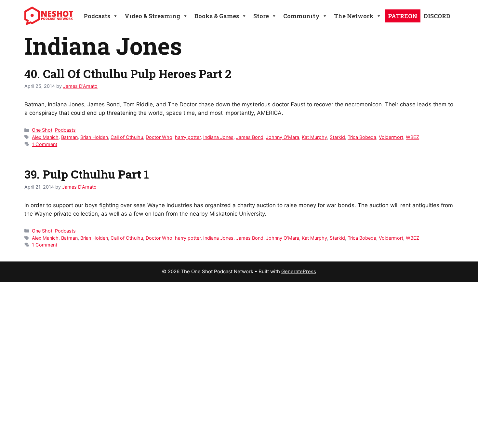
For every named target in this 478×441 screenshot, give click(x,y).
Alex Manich (45, 137)
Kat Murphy (314, 137)
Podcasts (65, 130)
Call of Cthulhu (127, 137)
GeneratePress (298, 271)
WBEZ (412, 137)
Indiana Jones (218, 137)
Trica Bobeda (362, 137)
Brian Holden (94, 137)
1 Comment (44, 144)
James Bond (249, 137)
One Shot (42, 130)
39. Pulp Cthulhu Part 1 (86, 174)
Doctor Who (159, 137)
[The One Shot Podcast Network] (48, 15)
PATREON (402, 16)
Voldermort (391, 137)
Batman (69, 137)
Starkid (337, 137)
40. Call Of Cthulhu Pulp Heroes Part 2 (127, 73)
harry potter (188, 137)
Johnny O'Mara (282, 137)
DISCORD (437, 16)
